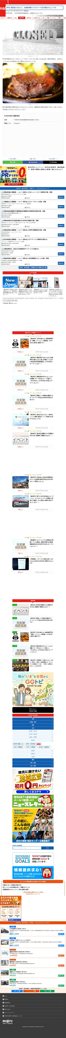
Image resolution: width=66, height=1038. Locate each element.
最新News (9, 17)
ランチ (4, 300)
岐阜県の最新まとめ (18, 744)
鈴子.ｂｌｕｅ (13, 303)
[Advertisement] (33, 318)
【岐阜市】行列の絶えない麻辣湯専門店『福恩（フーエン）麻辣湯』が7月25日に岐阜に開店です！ (41, 340)
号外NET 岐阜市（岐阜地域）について (13, 1016)
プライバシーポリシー (9, 1012)
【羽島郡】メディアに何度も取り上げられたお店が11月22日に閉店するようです (41, 561)
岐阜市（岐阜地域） (33, 744)
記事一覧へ (33, 159)
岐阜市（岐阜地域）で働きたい (26, 188)
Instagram (17, 123)
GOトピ (3, 17)
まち (44, 17)
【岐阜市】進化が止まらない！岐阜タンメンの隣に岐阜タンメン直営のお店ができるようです (41, 416)
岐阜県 (26, 10)
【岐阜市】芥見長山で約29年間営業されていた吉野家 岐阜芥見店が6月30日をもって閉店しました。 (41, 479)
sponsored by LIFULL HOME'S (42, 922)
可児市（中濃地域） (31, 747)
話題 (48, 17)
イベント (54, 17)
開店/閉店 (22, 17)
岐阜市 (9, 300)
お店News (28, 17)
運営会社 (6, 999)
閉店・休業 (14, 300)
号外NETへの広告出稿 (9, 1006)
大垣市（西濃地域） (18, 747)
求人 (16, 17)
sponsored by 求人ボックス (43, 188)
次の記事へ (52, 159)
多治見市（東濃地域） (44, 747)
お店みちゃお (37, 17)
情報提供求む (7, 1002)
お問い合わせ (7, 1009)
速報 (59, 17)
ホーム (5, 996)
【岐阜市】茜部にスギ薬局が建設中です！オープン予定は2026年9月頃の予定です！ (41, 397)
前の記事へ (13, 159)
